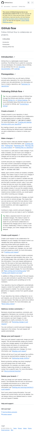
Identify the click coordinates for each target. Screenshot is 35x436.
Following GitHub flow (11, 91)
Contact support (7, 414)
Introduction (7, 57)
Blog (12, 430)
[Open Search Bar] (28, 2)
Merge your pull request (10, 336)
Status (25, 428)
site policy (22, 67)
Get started (7, 6)
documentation (6, 69)
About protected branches (12, 371)
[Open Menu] (32, 2)
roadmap (17, 69)
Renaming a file (19, 145)
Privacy (20, 428)
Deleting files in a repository (24, 147)
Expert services (5, 430)
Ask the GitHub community (10, 412)
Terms (15, 428)
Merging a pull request (19, 351)
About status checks (8, 304)
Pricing (30, 428)
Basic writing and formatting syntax (15, 271)
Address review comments (12, 309)
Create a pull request (9, 235)
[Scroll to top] (31, 432)
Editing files (9, 145)
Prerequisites (7, 74)
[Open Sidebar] (2, 6)
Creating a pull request (11, 252)
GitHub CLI (11, 100)
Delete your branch (8, 376)
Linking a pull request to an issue (12, 273)
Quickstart (14, 6)
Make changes (7, 138)
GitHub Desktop (22, 100)
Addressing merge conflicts (20, 358)
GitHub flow (22, 6)
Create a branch (7, 111)
